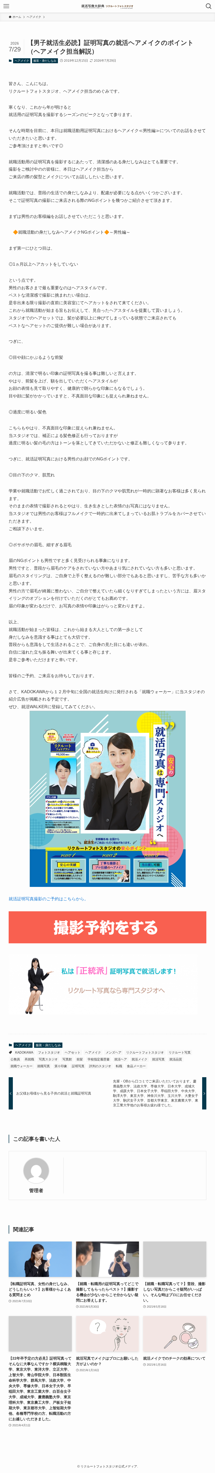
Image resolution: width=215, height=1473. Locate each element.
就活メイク (139, 1059)
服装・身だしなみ (44, 60)
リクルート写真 (180, 1052)
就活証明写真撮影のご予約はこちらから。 (48, 899)
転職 (119, 1066)
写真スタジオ (48, 1059)
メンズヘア (113, 1052)
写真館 (67, 1059)
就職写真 (43, 1066)
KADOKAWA (24, 1052)
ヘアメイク (22, 60)
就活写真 (158, 1059)
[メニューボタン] (6, 6)
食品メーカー (136, 1066)
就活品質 (175, 1059)
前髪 (80, 1059)
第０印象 (61, 1066)
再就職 (29, 1059)
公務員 (15, 1059)
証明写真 (78, 1066)
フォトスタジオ (49, 1052)
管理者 (36, 1190)
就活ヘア (120, 1059)
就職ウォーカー (21, 1066)
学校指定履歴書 (99, 1059)
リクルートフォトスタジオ (145, 1052)
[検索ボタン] (208, 6)
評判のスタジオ (100, 1066)
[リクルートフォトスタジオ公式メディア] (107, 6)
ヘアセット (72, 1052)
